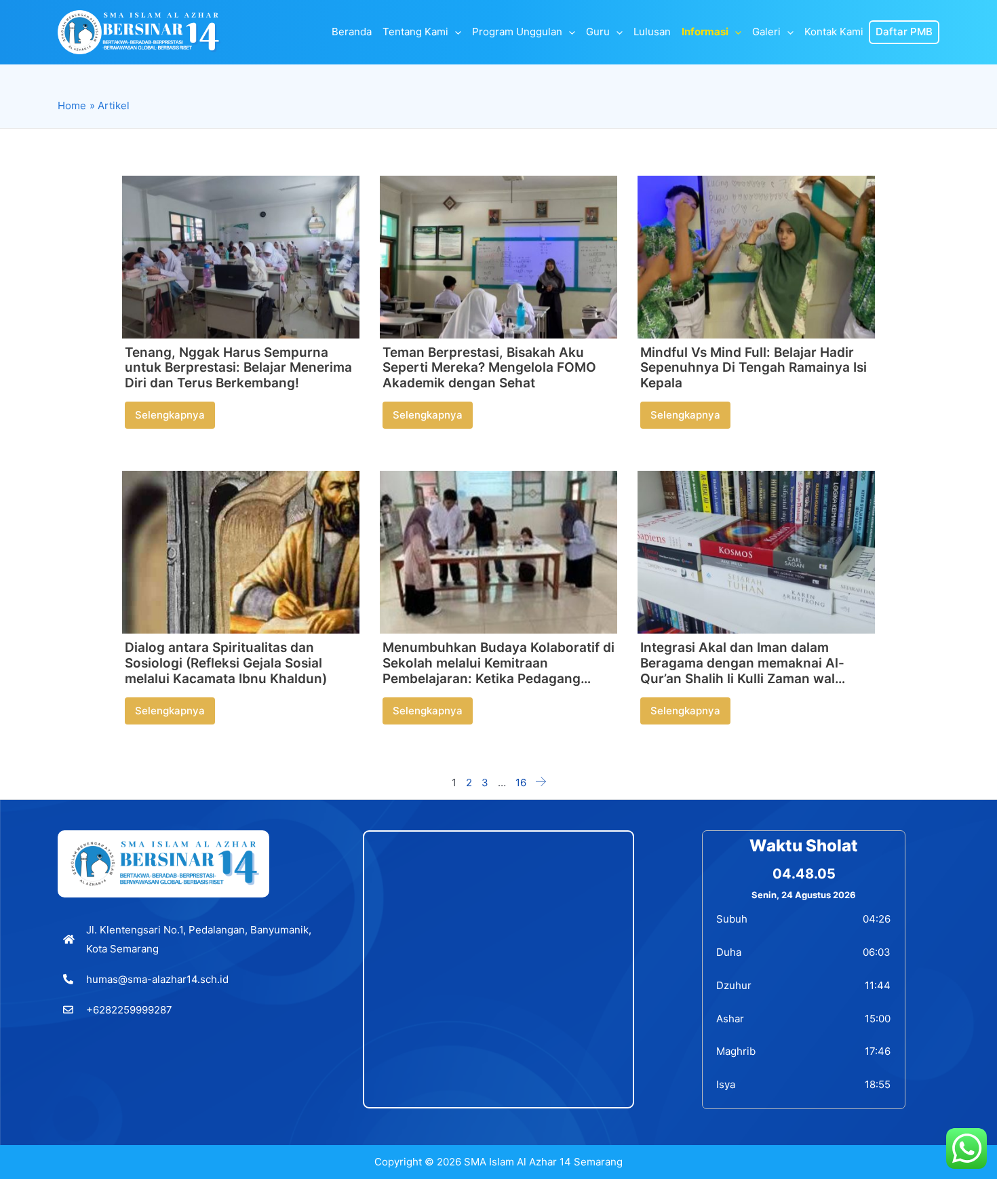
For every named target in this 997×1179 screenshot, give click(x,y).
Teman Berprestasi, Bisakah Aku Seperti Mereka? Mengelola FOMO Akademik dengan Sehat (489, 368)
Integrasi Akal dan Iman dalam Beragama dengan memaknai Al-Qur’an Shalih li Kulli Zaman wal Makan (742, 670)
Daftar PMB (904, 32)
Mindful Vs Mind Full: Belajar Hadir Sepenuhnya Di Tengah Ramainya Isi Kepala (753, 368)
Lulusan (652, 32)
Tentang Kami (415, 32)
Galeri (766, 32)
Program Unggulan (517, 32)
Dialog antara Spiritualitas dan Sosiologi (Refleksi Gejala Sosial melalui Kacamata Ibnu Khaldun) (226, 663)
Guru (598, 32)
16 (520, 782)
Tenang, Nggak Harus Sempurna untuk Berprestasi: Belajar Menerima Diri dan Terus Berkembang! (238, 368)
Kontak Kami (833, 32)
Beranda (352, 32)
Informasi (705, 32)
